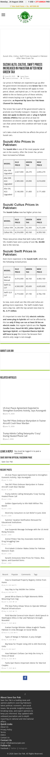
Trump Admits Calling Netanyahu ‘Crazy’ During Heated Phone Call (22, 434)
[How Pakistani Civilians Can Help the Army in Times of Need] (3, 653)
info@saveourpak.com (15, 743)
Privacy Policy (6, 730)
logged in (29, 451)
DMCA (3, 735)
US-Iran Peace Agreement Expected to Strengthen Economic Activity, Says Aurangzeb (24, 409)
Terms (3, 732)
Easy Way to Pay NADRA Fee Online (20, 589)
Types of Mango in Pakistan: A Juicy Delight (23, 637)
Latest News (24, 76)
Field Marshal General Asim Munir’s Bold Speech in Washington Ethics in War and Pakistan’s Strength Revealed (25, 617)
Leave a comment (12, 78)
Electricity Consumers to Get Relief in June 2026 (25, 513)
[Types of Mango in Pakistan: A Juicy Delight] (3, 637)
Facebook (4, 748)
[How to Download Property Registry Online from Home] (3, 580)
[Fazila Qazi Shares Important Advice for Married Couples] (3, 663)
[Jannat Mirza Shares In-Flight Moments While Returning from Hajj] (3, 596)
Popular (14, 574)
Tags (35, 574)
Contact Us (5, 738)
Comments (26, 574)
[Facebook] (25, 678)
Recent (5, 574)
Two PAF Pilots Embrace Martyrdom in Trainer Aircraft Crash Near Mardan (24, 422)
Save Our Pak (7, 462)
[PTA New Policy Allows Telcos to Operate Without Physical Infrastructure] (3, 606)
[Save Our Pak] (25, 16)
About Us (4, 727)
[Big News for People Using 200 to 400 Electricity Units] (3, 644)
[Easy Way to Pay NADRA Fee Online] (3, 589)
